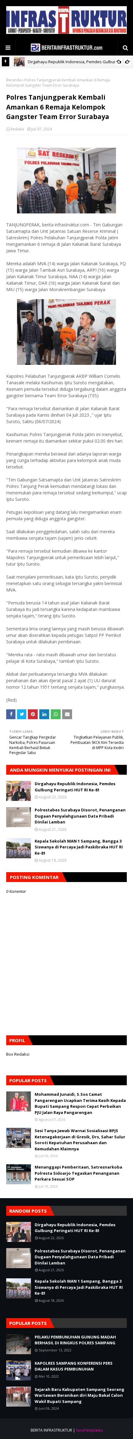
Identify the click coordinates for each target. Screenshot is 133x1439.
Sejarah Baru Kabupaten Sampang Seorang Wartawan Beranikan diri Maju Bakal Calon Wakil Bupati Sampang (79, 1395)
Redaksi (17, 129)
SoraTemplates (89, 1430)
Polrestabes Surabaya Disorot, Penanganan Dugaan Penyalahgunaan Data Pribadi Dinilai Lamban (80, 816)
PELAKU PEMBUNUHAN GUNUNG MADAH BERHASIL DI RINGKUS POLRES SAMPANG (75, 1340)
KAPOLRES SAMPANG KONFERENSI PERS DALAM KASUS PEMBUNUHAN (74, 1366)
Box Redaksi (17, 1054)
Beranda (13, 80)
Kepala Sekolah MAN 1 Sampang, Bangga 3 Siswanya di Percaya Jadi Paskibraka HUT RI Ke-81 (79, 847)
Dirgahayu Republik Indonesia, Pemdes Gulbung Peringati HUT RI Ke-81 (75, 787)
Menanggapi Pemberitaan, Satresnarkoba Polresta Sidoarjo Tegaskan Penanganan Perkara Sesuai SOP (78, 1173)
